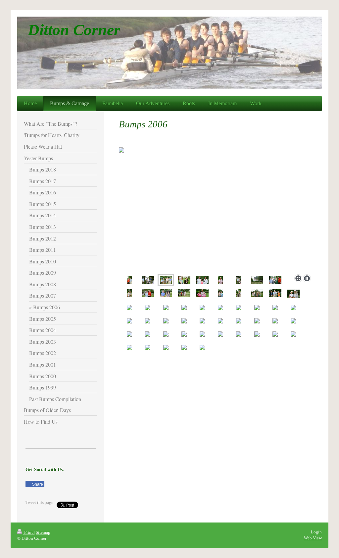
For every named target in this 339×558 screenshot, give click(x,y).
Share (37, 484)
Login (316, 531)
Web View (313, 537)
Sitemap (43, 532)
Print (28, 532)
